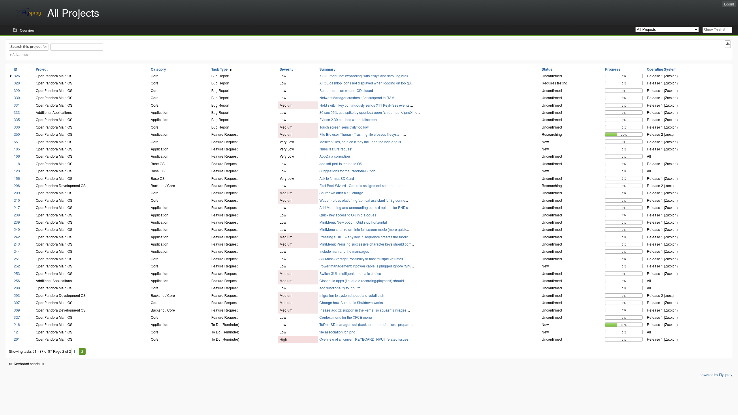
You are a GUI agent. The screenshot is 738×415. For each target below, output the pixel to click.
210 (17, 200)
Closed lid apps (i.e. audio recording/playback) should (362, 280)
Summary (327, 69)
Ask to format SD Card (336, 178)
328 (17, 82)
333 (17, 112)
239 (17, 222)
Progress (612, 69)
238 (17, 214)
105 (17, 148)
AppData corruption (334, 156)
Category (158, 69)
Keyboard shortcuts (28, 363)
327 (17, 317)
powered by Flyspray (716, 374)
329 (17, 90)
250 (17, 134)
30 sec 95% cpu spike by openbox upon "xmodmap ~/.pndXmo (368, 112)
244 (17, 251)
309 (17, 310)
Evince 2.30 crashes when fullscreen (348, 119)
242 (17, 236)
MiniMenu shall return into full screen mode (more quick (362, 229)
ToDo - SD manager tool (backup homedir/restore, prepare (365, 324)
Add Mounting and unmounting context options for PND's (363, 207)
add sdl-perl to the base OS (340, 163)
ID (15, 69)
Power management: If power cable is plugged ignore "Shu (365, 265)
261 (17, 339)
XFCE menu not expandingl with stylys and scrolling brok (363, 75)
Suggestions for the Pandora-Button (347, 170)
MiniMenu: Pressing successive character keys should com (365, 244)
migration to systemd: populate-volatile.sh (351, 295)
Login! (729, 3)
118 (17, 163)
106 (17, 156)
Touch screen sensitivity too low (344, 126)
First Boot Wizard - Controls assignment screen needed (362, 185)
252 (17, 265)
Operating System (662, 69)
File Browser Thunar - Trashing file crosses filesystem (361, 134)
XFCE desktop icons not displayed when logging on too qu (365, 82)
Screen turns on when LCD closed (346, 90)
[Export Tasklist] (728, 44)
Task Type (220, 69)
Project (42, 69)
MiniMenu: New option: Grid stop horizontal (353, 222)
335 (17, 119)
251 (17, 258)
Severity (286, 69)
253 (17, 273)
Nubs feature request (335, 148)
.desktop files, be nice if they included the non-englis (360, 141)
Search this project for (28, 47)
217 (17, 207)
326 (17, 75)
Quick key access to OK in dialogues (347, 214)
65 (16, 141)
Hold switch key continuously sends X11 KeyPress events (364, 105)
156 (17, 178)
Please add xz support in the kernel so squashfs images (363, 310)
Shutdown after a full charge (341, 192)
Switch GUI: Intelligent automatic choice (350, 273)
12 (16, 331)
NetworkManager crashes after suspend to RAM (356, 97)
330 (17, 97)
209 (17, 192)
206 (17, 185)
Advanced (20, 54)
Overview (27, 30)
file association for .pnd (337, 331)
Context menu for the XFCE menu (345, 317)
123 (17, 170)
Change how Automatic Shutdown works (351, 302)
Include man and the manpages (344, 251)
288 (17, 287)
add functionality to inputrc (339, 287)
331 (17, 105)
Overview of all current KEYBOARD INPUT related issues (363, 339)
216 (17, 324)
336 (17, 126)
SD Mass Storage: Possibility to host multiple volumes (361, 258)
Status (547, 69)
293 (17, 295)
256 (17, 280)
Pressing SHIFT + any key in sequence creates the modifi (363, 236)
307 (17, 302)
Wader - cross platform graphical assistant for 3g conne (362, 200)
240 (17, 229)
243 (17, 244)
